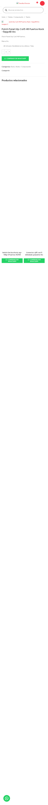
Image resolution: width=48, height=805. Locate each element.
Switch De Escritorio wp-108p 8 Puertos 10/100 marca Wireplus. (12, 254)
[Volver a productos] (40, 17)
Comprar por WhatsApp (16, 58)
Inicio (3, 17)
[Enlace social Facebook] (11, 70)
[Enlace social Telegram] (22, 70)
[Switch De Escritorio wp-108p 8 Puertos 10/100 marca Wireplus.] (12, 167)
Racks (28, 17)
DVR (3, 785)
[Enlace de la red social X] (14, 70)
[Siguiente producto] (43, 17)
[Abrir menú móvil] (3, 3)
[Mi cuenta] (42, 3)
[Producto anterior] (38, 17)
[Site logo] (23, 3)
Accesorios (5, 774)
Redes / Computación (15, 17)
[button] (23, 58)
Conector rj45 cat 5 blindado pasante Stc (34, 253)
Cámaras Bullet (7, 782)
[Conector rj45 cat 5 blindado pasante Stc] (34, 167)
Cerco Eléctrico (7, 802)
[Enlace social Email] (16, 70)
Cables (4, 778)
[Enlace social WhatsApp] (19, 70)
